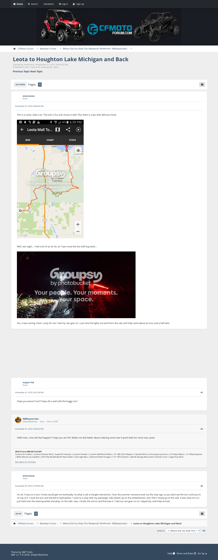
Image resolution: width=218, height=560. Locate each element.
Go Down (20, 84)
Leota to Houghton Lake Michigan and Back (70, 59)
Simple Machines (39, 554)
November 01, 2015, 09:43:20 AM (29, 106)
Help (170, 553)
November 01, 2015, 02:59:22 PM (29, 429)
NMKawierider (119, 48)
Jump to (160, 531)
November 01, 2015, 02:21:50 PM (29, 392)
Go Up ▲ (202, 553)
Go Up (18, 513)
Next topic (36, 71)
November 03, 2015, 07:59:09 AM (29, 486)
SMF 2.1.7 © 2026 (20, 554)
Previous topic (21, 71)
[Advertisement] (109, 353)
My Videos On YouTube (25, 462)
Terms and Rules (185, 553)
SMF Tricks (27, 552)
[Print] (202, 84)
